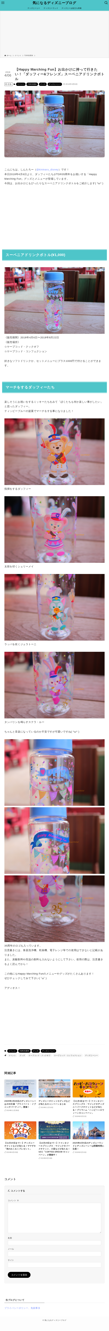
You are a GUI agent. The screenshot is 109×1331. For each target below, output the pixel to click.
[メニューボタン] (3, 3)
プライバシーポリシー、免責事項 (22, 1308)
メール (11, 1249)
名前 (10, 1238)
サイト (11, 1260)
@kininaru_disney (47, 169)
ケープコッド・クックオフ (40, 1055)
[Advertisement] (54, 33)
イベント (20, 84)
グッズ (42, 84)
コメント (13, 1200)
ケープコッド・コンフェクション (67, 1055)
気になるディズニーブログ (54, 3)
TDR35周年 (32, 84)
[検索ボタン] (106, 3)
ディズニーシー (55, 84)
